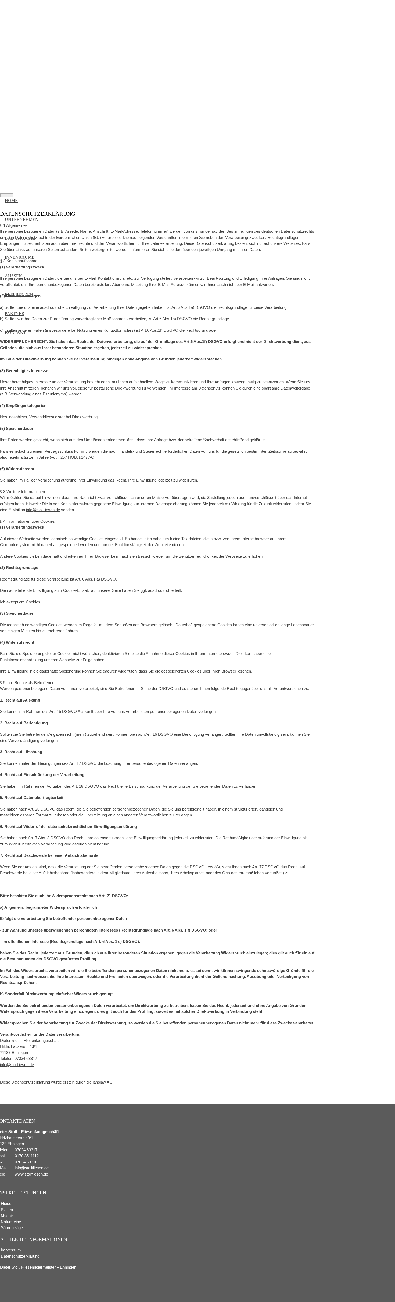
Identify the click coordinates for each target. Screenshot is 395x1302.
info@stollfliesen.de (43, 509)
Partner (14, 313)
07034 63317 (26, 1150)
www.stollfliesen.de (31, 1174)
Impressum (11, 1250)
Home (11, 200)
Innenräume (19, 257)
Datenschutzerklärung (20, 1256)
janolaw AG (103, 1082)
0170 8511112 (27, 1156)
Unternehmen (21, 219)
